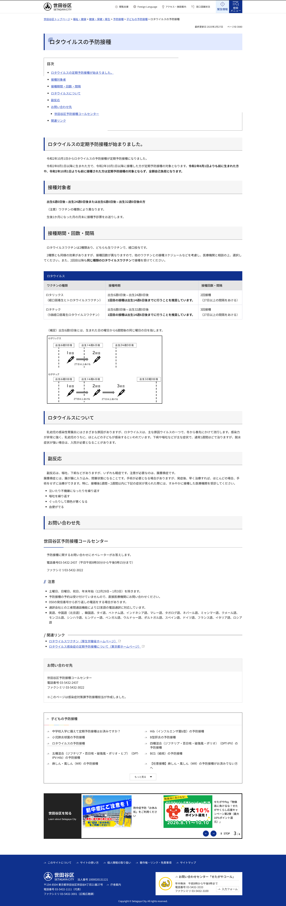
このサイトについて (60, 862)
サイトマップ (188, 862)
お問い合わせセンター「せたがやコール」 (207, 877)
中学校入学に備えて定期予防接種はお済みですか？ (86, 731)
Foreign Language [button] (147, 6)
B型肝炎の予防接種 (163, 737)
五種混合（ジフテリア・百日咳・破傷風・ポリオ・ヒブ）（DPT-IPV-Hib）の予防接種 (95, 755)
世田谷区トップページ (57, 19)
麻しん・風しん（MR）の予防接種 (75, 763)
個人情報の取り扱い (119, 862)
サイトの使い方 (89, 862)
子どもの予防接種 (137, 19)
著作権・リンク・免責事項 (155, 862)
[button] (121, 6)
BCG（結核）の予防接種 (166, 753)
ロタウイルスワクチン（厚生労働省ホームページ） (83, 641)
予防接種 (118, 19)
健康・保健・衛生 (99, 19)
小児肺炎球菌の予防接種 (68, 737)
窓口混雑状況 (203, 6)
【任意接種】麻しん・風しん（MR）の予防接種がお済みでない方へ (194, 765)
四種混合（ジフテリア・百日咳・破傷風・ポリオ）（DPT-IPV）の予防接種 (194, 745)
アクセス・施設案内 (176, 6)
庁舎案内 (115, 884)
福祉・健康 (79, 19)
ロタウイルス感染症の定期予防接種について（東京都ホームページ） (95, 646)
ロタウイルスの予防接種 (68, 743)
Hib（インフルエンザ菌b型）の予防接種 (177, 731)
